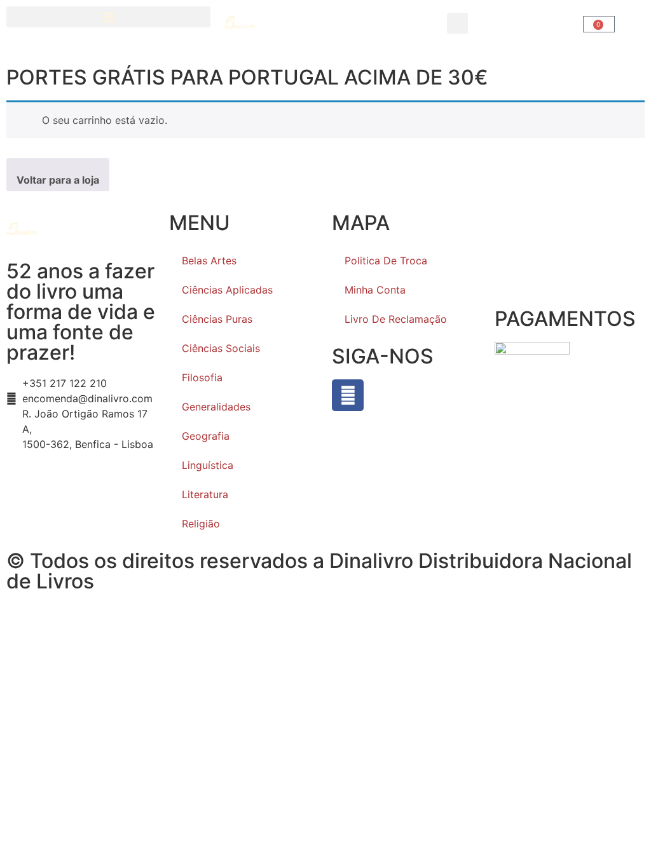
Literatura (205, 494)
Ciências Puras (217, 319)
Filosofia (202, 377)
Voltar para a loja (58, 179)
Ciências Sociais (221, 348)
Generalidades (216, 406)
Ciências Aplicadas (227, 289)
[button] (108, 16)
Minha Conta (375, 289)
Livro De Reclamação (396, 319)
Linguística (207, 465)
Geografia (206, 436)
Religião (201, 523)
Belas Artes (209, 260)
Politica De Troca (386, 260)
